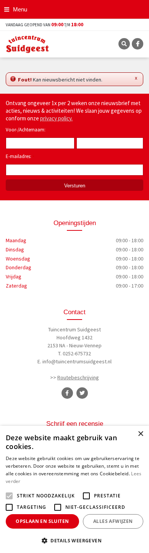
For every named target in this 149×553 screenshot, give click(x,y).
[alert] (74, 489)
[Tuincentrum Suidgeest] (27, 43)
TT (82, 393)
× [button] (140, 434)
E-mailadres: (20, 157)
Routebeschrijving (78, 377)
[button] (74, 540)
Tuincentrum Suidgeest (74, 329)
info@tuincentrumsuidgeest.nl (77, 361)
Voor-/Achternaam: (25, 129)
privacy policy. (56, 118)
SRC (124, 44)
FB (137, 44)
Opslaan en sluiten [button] (42, 521)
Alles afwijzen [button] (113, 521)
